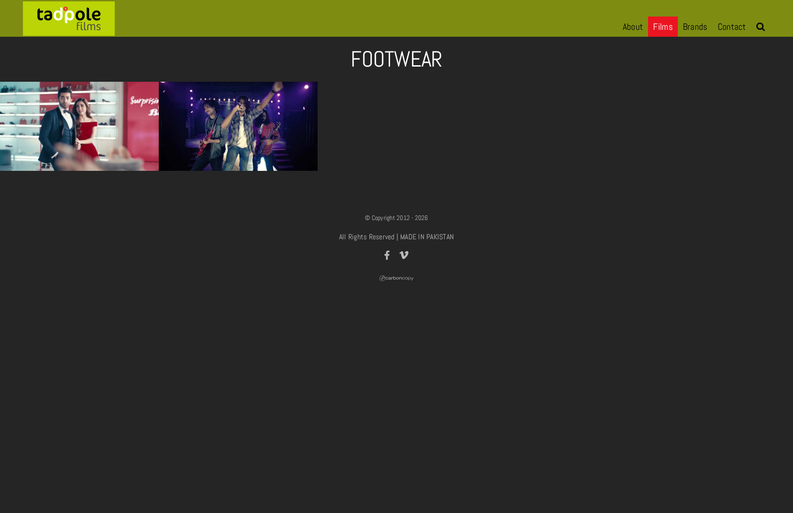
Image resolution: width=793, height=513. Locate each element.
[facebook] (387, 255)
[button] (760, 27)
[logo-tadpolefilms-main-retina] (69, 5)
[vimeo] (403, 255)
